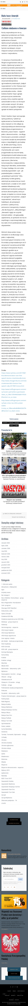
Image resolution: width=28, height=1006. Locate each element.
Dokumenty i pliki (6, 611)
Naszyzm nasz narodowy (14, 500)
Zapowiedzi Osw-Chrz (8, 789)
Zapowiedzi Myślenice (8, 784)
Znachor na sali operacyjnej (14, 451)
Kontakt (17, 999)
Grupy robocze (21, 991)
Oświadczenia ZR (6, 679)
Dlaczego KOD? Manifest (9, 608)
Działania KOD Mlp (7, 616)
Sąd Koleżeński (5, 723)
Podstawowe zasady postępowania (12, 688)
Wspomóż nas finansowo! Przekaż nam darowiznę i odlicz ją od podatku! (11, 915)
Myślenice (4, 671)
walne (3, 754)
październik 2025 (6, 570)
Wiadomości (5, 756)
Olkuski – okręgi (6, 677)
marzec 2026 (5, 556)
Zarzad (3, 795)
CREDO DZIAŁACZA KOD (14, 978)
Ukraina (3, 740)
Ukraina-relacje (6, 748)
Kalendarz (11, 999)
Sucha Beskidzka (6, 729)
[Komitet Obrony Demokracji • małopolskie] (14, 5)
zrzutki (3, 803)
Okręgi (14, 991)
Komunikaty (5, 655)
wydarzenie (4, 773)
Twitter (11, 422)
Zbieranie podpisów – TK (9, 800)
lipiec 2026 (4, 545)
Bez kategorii (5, 595)
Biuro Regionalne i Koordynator (11, 602)
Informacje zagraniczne (8, 635)
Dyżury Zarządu (6, 613)
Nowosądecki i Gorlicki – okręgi (11, 674)
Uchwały (4, 737)
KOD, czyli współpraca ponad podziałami (14, 475)
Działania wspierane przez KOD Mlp (12, 619)
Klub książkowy (6, 644)
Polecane (4, 690)
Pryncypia (7, 995)
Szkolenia (4, 732)
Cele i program (6, 605)
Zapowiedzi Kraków (7, 781)
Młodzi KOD (5, 666)
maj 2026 (4, 551)
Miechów (4, 663)
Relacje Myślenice (6, 707)
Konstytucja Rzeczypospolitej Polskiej (13, 957)
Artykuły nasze (16, 18)
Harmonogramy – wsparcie (9, 627)
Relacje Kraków (6, 704)
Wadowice (4, 751)
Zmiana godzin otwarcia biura (14, 854)
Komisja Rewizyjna (7, 652)
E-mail (16, 425)
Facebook (5, 422)
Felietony (4, 624)
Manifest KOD (14, 969)
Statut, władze (5, 726)
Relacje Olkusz (5, 712)
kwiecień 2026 (5, 554)
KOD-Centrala (5, 646)
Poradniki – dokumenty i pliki (10, 693)
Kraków (3, 657)
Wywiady (4, 776)
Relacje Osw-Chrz (6, 715)
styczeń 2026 (5, 562)
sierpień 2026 (5, 543)
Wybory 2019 (5, 770)
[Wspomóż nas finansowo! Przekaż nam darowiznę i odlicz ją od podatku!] (14, 901)
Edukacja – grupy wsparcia (9, 622)
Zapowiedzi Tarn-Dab (8, 792)
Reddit (11, 425)
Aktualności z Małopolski (9, 587)
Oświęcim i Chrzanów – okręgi (10, 682)
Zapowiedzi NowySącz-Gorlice (10, 787)
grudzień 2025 (5, 565)
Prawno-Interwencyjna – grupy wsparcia (13, 696)
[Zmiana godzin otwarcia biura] (3, 855)
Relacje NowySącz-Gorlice (9, 710)
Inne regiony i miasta (7, 638)
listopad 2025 (5, 567)
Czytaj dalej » (4, 963)
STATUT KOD (14, 973)
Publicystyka (5, 699)
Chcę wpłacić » (4, 929)
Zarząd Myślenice (6, 798)
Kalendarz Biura (14, 819)
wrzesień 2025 (5, 573)
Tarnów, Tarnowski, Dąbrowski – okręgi (13, 734)
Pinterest (17, 422)
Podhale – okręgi (6, 685)
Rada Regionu (5, 701)
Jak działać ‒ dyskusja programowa (12, 641)
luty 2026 (4, 559)
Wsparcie (4, 765)
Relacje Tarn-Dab (6, 721)
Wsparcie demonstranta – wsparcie (12, 767)
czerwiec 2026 (5, 548)
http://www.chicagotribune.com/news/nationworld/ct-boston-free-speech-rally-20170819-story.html (13, 383)
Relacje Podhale (6, 718)
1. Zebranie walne (6, 584)
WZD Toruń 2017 (6, 778)
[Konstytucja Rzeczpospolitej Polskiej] (14, 943)
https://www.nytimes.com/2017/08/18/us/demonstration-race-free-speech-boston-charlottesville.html (13, 375)
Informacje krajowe (7, 630)
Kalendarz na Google (14, 823)
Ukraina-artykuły (6, 743)
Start (4, 994)
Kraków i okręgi (6, 660)
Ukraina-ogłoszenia (7, 745)
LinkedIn (23, 422)
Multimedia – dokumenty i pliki (11, 668)
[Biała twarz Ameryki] (6, 22)
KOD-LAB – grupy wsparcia (9, 649)
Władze (3, 762)
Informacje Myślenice (8, 633)
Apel (2, 589)
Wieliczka (4, 759)
